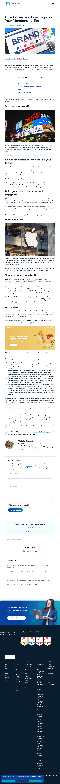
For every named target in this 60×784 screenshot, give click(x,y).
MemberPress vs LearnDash (40, 672)
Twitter (41, 432)
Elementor (27, 669)
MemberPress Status (50, 669)
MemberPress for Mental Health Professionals (40, 761)
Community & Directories (18, 673)
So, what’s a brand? (23, 81)
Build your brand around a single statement (29, 86)
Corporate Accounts (18, 687)
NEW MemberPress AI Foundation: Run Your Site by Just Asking (22, 584)
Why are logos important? (25, 92)
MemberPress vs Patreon (40, 685)
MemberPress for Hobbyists (40, 749)
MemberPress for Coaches (40, 729)
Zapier (26, 684)
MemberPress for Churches (40, 742)
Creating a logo (23, 94)
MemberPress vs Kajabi (40, 665)
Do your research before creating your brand (30, 84)
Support (49, 664)
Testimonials (7, 670)
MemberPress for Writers (40, 717)
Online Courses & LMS (19, 665)
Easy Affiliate (50, 680)
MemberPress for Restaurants (40, 694)
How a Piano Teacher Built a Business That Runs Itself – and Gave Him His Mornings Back (29, 580)
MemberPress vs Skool (40, 669)
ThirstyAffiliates (50, 684)
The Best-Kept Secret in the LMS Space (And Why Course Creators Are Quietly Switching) (29, 571)
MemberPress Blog (7, 678)
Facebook (36, 432)
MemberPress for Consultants (40, 739)
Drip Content (18, 683)
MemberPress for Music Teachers (40, 725)
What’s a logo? (22, 89)
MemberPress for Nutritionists (40, 732)
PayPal (26, 680)
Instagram (47, 432)
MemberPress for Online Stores (40, 756)
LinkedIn (7, 434)
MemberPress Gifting (28, 676)
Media (6, 668)
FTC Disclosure (50, 778)
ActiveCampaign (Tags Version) (28, 665)
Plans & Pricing (50, 671)
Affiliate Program (6, 673)
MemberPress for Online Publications (40, 710)
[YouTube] (56, 776)
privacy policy (29, 466)
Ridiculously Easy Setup (18, 680)
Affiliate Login (7, 675)
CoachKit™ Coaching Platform (18, 669)
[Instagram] (53, 776)
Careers (6, 666)
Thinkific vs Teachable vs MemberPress (40, 676)
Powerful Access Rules (18, 677)
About (6, 664)
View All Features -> (18, 691)
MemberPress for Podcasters (40, 705)
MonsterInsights (28, 678)
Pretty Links (49, 682)
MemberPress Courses (28, 672)
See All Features (30, 532)
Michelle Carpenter (22, 25)
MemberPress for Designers (40, 753)
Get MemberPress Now (15, 618)
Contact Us (7, 680)
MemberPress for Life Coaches (40, 714)
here (13, 209)
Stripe (26, 682)
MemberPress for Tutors (40, 721)
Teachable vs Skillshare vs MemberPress (40, 681)
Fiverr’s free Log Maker (28, 323)
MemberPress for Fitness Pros (40, 702)
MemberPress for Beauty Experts (40, 698)
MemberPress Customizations (50, 674)
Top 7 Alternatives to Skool (14, 576)
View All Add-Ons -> (29, 687)
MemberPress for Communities (40, 736)
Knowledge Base (50, 666)
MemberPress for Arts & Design (40, 746)
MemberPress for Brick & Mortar (40, 767)
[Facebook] (50, 776)
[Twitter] (46, 776)
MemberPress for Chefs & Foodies (40, 690)
